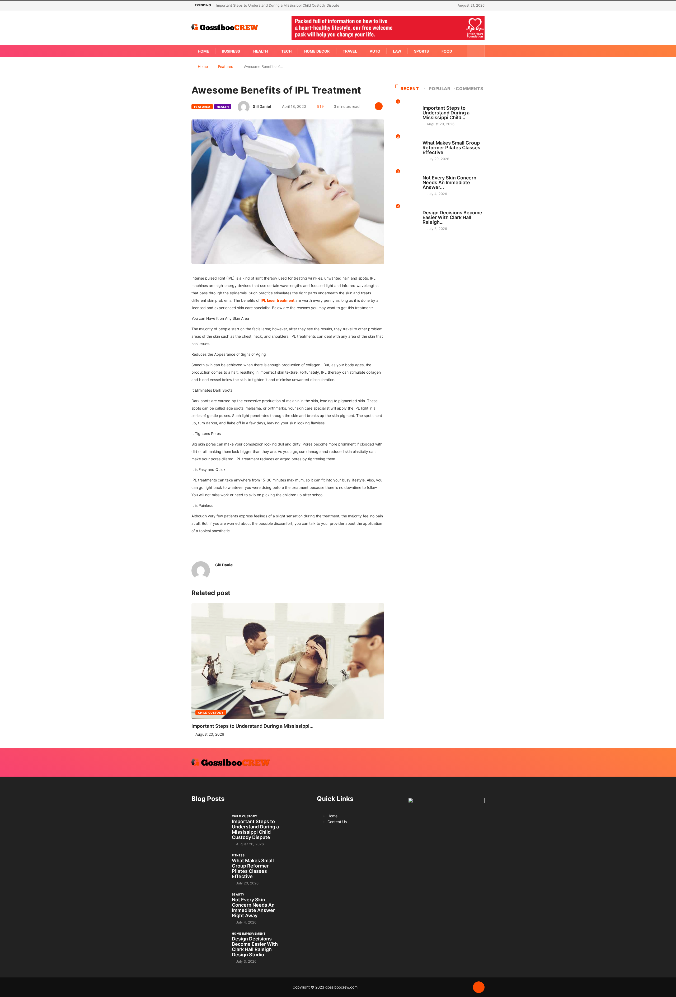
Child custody (211, 713)
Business (231, 51)
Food (447, 51)
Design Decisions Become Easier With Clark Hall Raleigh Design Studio (255, 946)
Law (397, 51)
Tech (286, 51)
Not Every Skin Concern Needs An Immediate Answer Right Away (253, 907)
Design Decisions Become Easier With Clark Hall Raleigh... (452, 217)
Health (260, 51)
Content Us (337, 821)
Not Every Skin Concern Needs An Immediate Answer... (449, 182)
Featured (225, 66)
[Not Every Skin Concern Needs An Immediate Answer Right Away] (209, 905)
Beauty (428, 173)
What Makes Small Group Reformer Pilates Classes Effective (451, 147)
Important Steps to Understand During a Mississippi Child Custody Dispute (277, 5)
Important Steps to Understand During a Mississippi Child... (446, 112)
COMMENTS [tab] (469, 88)
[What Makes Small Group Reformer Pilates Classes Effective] (209, 866)
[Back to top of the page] (478, 987)
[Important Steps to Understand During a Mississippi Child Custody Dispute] (209, 827)
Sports (421, 51)
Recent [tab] (410, 88)
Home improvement (439, 208)
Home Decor (317, 51)
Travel (350, 51)
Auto (375, 51)
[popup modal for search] (476, 51)
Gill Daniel (262, 106)
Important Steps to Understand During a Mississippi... (252, 726)
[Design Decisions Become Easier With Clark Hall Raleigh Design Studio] (209, 944)
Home (203, 51)
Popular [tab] (439, 88)
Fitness (428, 138)
